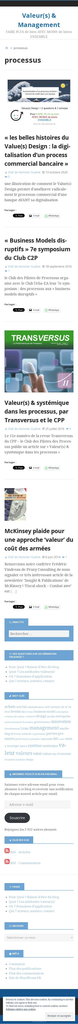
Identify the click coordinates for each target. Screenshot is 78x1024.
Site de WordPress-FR (25, 978)
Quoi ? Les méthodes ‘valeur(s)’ (32, 671)
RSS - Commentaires (25, 863)
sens (68, 739)
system (23, 746)
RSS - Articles (20, 852)
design (41, 716)
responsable (46, 739)
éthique (29, 759)
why (54, 754)
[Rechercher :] (39, 633)
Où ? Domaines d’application (30, 676)
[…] (14, 591)
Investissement (12, 728)
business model (44, 711)
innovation (61, 721)
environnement (13, 722)
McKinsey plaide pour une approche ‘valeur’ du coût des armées (39, 539)
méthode (26, 734)
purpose (35, 739)
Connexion (17, 964)
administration (36, 707)
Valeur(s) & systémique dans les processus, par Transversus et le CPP (37, 411)
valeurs (24, 753)
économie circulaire (15, 759)
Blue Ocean (27, 712)
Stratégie (13, 746)
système (35, 745)
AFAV (47, 707)
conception (62, 711)
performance (22, 739)
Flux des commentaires (26, 973)
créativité (30, 716)
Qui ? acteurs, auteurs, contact (31, 681)
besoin (16, 711)
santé (61, 739)
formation (27, 722)
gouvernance (42, 722)
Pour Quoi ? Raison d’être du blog (34, 667)
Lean (25, 728)
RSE (56, 739)
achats (10, 706)
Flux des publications (25, 968)
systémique (50, 746)
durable (51, 716)
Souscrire (17, 817)
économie (64, 754)
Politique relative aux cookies (21, 1009)
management (44, 728)
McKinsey (16, 734)
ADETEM (21, 707)
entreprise (63, 716)
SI (5, 746)
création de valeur (15, 716)
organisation (39, 734)
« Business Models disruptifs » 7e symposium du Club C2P (37, 249)
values (47, 754)
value (37, 754)
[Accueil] (7, 48)
